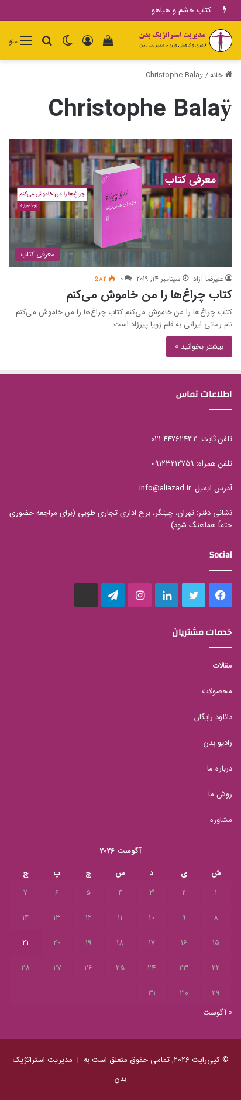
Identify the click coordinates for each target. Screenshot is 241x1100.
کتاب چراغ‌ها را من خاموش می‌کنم (149, 295)
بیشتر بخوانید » (199, 347)
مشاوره (221, 820)
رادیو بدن (218, 743)
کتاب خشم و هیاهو (181, 10)
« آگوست (217, 1012)
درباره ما (219, 768)
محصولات (217, 691)
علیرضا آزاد (208, 278)
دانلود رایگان (213, 717)
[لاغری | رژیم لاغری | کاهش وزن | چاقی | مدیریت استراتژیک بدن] (185, 40)
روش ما (220, 794)
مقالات (222, 665)
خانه (217, 75)
